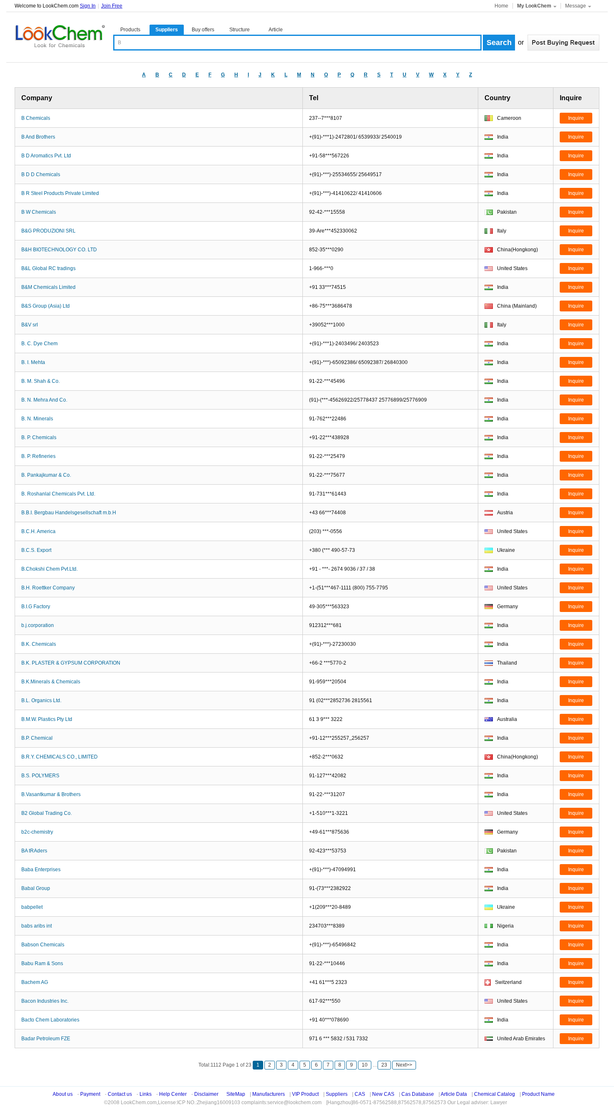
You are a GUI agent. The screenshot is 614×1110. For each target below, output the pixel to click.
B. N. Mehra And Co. (44, 400)
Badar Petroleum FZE (45, 1039)
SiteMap (235, 1094)
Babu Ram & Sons (42, 963)
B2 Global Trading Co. (46, 813)
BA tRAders (34, 851)
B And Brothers (38, 137)
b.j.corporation (37, 625)
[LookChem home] (60, 36)
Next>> (404, 1065)
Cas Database (417, 1094)
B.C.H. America (38, 531)
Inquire (576, 118)
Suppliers (166, 30)
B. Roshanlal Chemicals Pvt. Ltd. (58, 494)
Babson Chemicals (42, 945)
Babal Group (35, 888)
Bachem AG (34, 982)
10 (365, 1065)
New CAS (383, 1094)
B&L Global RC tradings (48, 268)
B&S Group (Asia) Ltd (45, 306)
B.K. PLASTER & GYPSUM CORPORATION (70, 663)
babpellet (32, 907)
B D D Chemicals (40, 174)
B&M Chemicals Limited (48, 287)
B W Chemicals (38, 212)
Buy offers (203, 30)
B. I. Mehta (33, 362)
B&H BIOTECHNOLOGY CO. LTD (59, 250)
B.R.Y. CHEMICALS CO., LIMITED (59, 757)
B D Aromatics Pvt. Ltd (46, 156)
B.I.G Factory (35, 606)
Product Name (538, 1094)
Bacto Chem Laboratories (50, 1020)
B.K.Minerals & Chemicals (50, 682)
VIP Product (305, 1094)
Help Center (173, 1094)
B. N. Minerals (37, 419)
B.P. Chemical (37, 738)
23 (384, 1065)
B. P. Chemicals (38, 437)
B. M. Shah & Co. (40, 381)
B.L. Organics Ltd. (41, 700)
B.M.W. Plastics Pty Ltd (46, 719)
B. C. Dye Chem (39, 343)
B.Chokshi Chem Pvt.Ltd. (49, 569)
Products (130, 30)
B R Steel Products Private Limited (60, 193)
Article (276, 30)
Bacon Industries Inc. (45, 1001)
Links (146, 1094)
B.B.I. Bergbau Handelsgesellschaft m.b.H (68, 513)
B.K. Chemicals (38, 644)
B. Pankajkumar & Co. (46, 475)
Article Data (454, 1094)
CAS (360, 1094)
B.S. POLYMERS (40, 776)
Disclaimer (206, 1094)
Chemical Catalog (494, 1094)
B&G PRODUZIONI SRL (48, 231)
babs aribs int (36, 926)
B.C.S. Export (36, 550)
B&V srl (29, 325)
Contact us (120, 1094)
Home (501, 6)
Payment (90, 1094)
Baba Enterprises (41, 869)
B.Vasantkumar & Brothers (51, 794)
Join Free (111, 6)
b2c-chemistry (37, 832)
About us (63, 1094)
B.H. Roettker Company (48, 588)
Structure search (239, 31)
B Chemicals (35, 118)
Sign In (88, 6)
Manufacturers (268, 1094)
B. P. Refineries (38, 456)
